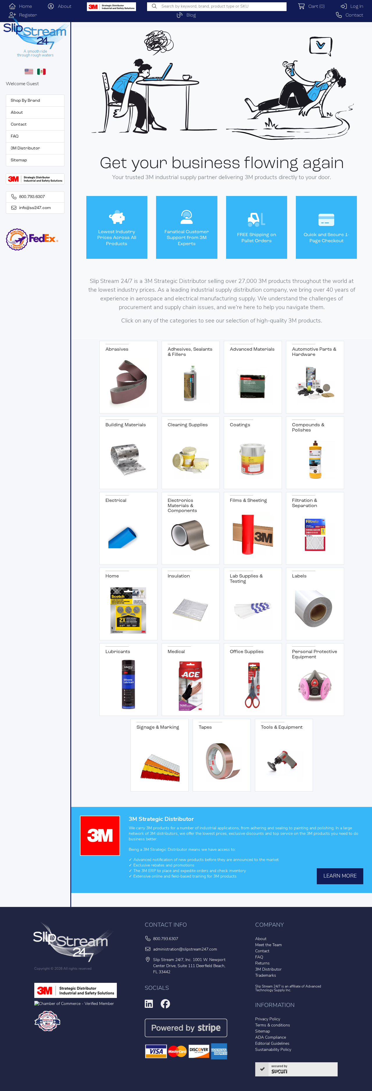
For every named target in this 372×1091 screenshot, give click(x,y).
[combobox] (217, 6)
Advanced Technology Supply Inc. (288, 988)
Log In (355, 6)
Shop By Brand (25, 101)
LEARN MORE (340, 876)
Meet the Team (268, 945)
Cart (315, 6)
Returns (262, 963)
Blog (189, 15)
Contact (352, 15)
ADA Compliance (270, 1037)
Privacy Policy (267, 1019)
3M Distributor (25, 148)
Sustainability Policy (273, 1050)
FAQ (15, 136)
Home (24, 6)
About (63, 6)
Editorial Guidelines (272, 1044)
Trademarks (265, 976)
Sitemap (19, 160)
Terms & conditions (272, 1025)
